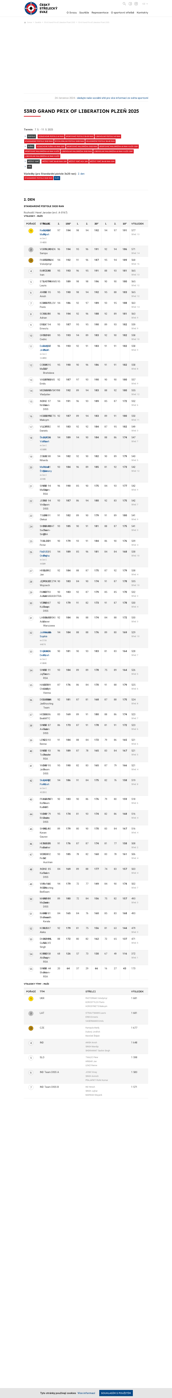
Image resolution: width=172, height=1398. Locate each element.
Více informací (86, 1393)
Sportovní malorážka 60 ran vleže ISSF (118, 146)
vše (29, 167)
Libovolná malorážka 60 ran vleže (42, 156)
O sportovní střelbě (122, 12)
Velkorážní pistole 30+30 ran (100, 141)
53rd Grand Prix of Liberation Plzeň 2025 (59, 22)
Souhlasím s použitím (116, 1393)
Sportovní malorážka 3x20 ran (82, 146)
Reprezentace (100, 12)
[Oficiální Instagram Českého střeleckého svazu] (136, 3)
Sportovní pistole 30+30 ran (79, 136)
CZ (143, 4)
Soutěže (84, 12)
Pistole (31, 136)
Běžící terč (33, 161)
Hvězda (47, 632)
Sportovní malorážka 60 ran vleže (42, 151)
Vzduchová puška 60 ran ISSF (51, 146)
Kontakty (142, 12)
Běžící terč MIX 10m (78, 161)
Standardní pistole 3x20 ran (39, 141)
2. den (81, 173)
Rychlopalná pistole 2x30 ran (69, 141)
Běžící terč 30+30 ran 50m (102, 161)
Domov (29, 22)
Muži (57, 178)
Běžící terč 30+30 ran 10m (54, 161)
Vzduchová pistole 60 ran (51, 136)
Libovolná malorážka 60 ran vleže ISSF (113, 151)
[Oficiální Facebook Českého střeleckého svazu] (130, 3)
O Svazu (72, 12)
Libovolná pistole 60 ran (107, 136)
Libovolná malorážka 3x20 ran (76, 151)
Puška (30, 146)
